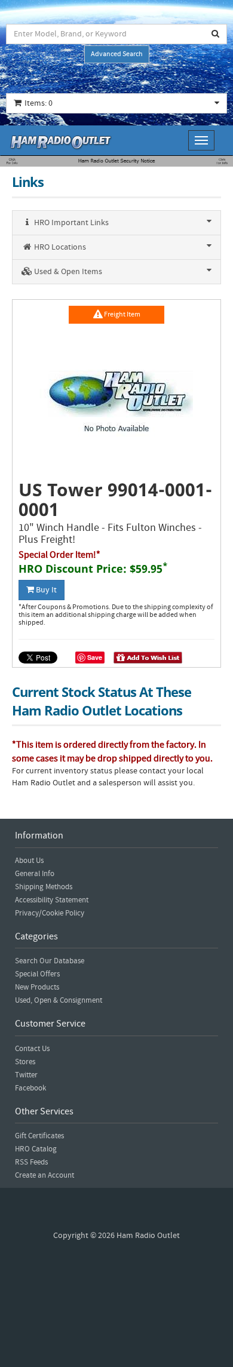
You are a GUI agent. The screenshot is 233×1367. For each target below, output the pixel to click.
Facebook (30, 1088)
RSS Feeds (31, 1162)
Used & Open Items (67, 271)
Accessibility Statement (51, 900)
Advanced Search (117, 54)
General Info (34, 873)
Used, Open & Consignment (58, 1000)
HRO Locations (59, 247)
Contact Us (32, 1048)
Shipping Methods (43, 887)
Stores (25, 1062)
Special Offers (37, 974)
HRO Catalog (36, 1149)
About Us (29, 860)
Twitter (26, 1075)
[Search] (215, 34)
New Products (37, 987)
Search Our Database (49, 961)
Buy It (45, 590)
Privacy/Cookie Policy (49, 913)
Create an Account (44, 1175)
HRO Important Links (70, 222)
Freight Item (121, 314)
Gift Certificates (39, 1136)
